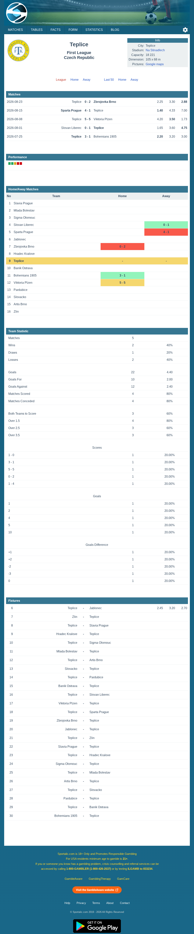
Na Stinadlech (155, 50)
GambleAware (73, 878)
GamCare (123, 878)
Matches (15, 29)
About (109, 903)
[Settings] (185, 30)
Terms (96, 903)
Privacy (81, 903)
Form (73, 29)
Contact (125, 903)
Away (86, 79)
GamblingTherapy (100, 878)
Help (67, 903)
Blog (115, 29)
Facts (56, 29)
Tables (37, 29)
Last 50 (109, 79)
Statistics (94, 29)
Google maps (155, 64)
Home (74, 79)
